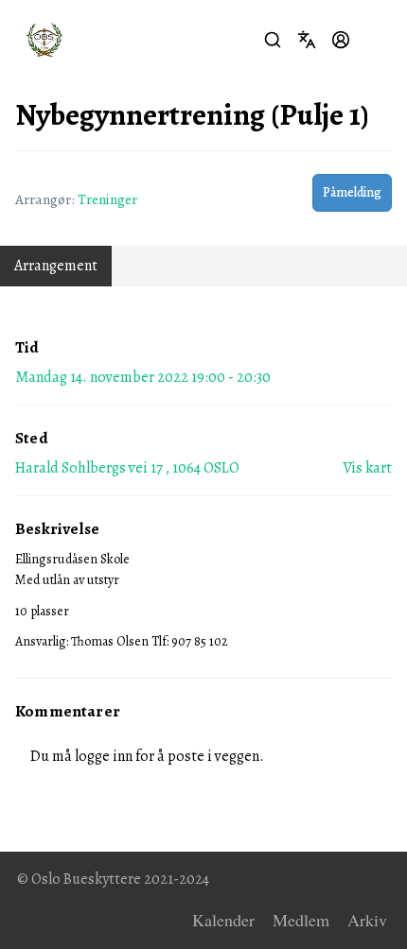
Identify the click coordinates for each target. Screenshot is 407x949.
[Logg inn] (341, 40)
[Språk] (307, 40)
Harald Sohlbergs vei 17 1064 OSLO (127, 467)
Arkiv (367, 919)
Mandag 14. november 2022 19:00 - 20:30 (143, 377)
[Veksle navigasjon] (375, 40)
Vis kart (367, 467)
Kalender (223, 919)
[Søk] (273, 40)
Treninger (107, 199)
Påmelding (352, 192)
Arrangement (55, 265)
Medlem (301, 919)
